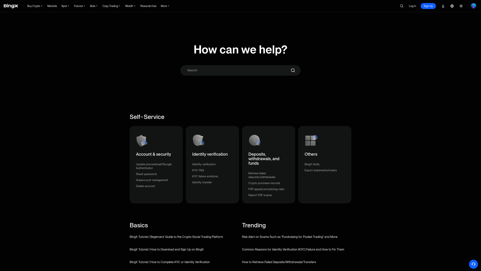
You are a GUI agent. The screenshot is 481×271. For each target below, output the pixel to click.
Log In (412, 6)
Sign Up (428, 6)
